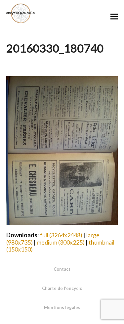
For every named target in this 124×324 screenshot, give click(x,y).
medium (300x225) (61, 242)
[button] (114, 16)
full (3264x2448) (61, 235)
